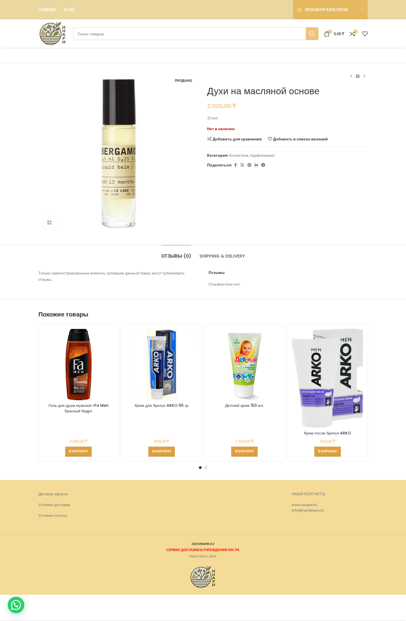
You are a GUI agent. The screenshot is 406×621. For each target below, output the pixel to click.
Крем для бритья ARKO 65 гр (161, 405)
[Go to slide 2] (205, 467)
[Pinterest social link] (249, 165)
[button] (78, 452)
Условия (46, 515)
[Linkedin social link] (256, 165)
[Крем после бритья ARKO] (328, 378)
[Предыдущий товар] (351, 76)
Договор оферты (53, 493)
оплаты (60, 515)
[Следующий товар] (364, 76)
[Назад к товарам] (357, 76)
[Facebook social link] (235, 165)
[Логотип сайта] (52, 33)
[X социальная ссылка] (242, 165)
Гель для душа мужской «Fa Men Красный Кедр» (79, 408)
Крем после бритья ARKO (327, 433)
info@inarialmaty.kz (308, 509)
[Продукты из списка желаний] (364, 33)
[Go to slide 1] (200, 467)
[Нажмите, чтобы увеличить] (49, 223)
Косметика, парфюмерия (252, 155)
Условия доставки (54, 504)
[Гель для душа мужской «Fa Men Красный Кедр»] (79, 365)
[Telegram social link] (263, 165)
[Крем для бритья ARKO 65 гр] (162, 365)
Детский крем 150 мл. (244, 405)
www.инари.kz (304, 504)
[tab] (176, 253)
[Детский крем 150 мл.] (245, 365)
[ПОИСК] (312, 33)
